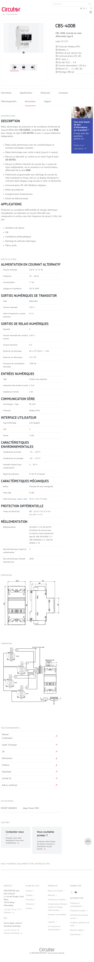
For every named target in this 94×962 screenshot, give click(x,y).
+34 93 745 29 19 (11, 930)
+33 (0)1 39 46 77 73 (13, 910)
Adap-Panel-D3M (31, 808)
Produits (29, 895)
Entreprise (30, 904)
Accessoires (30, 101)
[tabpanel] (14, 67)
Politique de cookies (78, 911)
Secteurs (29, 891)
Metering (51, 895)
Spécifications (26, 93)
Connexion (63, 93)
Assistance (30, 900)
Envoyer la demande (12, 933)
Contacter (8, 913)
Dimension (45, 93)
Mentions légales (77, 930)
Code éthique (75, 935)
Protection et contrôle (57, 900)
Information (6, 93)
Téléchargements (9, 101)
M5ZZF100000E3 (9, 808)
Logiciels (51, 922)
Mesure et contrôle (55, 891)
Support (47, 101)
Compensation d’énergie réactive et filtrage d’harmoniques (57, 907)
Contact (29, 909)
